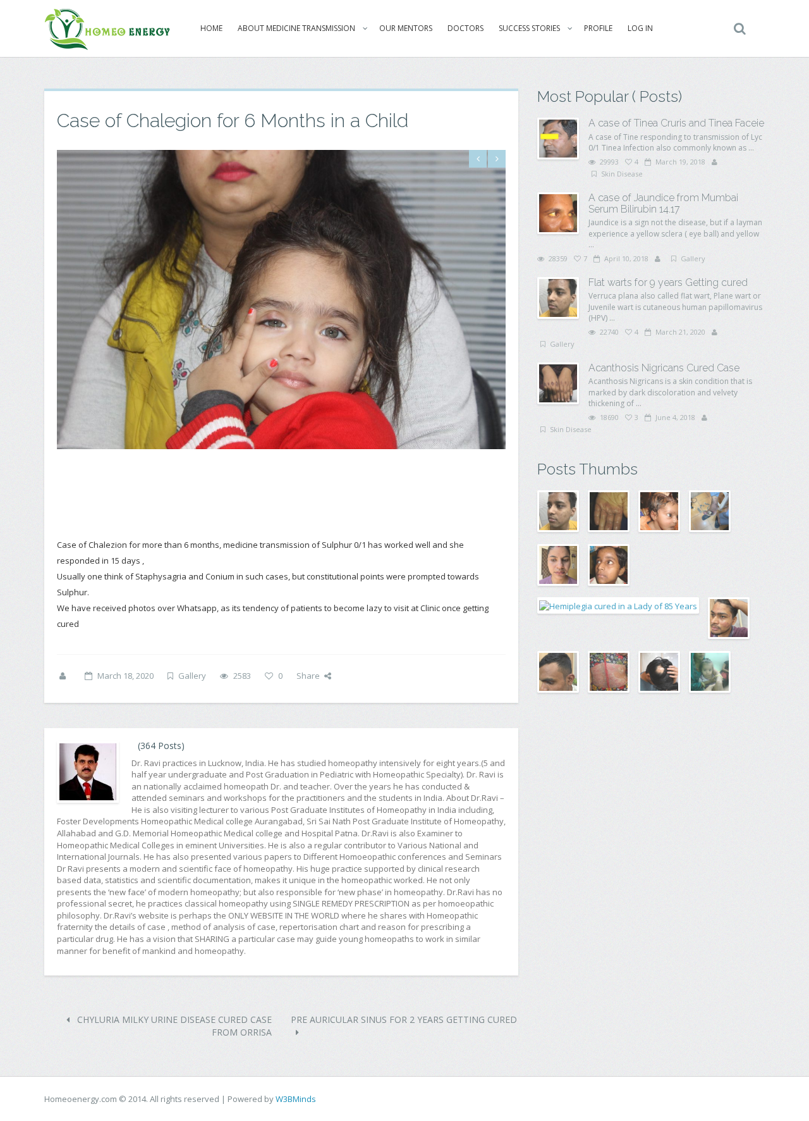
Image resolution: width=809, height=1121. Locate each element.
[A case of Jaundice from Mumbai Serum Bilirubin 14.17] (558, 213)
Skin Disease (622, 173)
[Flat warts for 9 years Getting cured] (558, 298)
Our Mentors (405, 28)
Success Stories (529, 28)
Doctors (465, 28)
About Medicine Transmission (296, 28)
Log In (640, 28)
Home (211, 28)
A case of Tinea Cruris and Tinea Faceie (676, 123)
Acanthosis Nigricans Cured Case (663, 368)
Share (308, 675)
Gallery (192, 675)
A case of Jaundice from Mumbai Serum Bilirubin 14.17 (663, 203)
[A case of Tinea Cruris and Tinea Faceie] (558, 138)
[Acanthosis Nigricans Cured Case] (558, 383)
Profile (598, 28)
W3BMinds (296, 1099)
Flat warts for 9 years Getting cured (668, 282)
